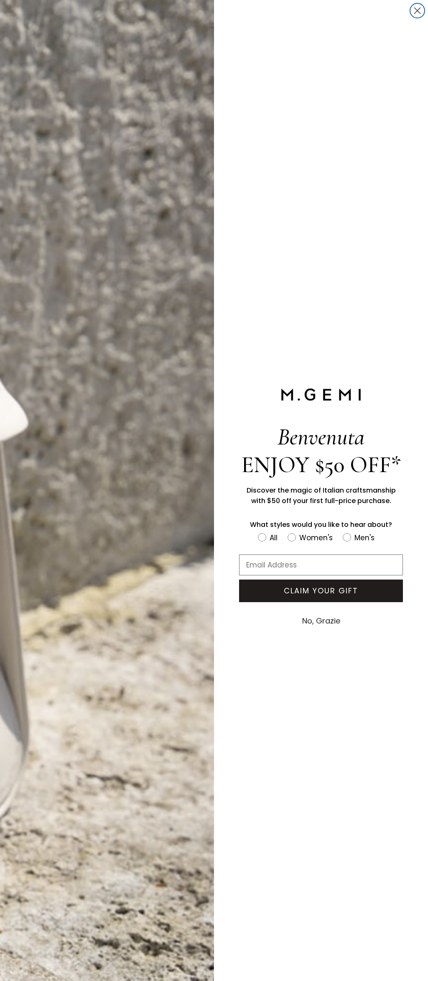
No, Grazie (321, 621)
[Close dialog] (417, 10)
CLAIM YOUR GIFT (321, 590)
